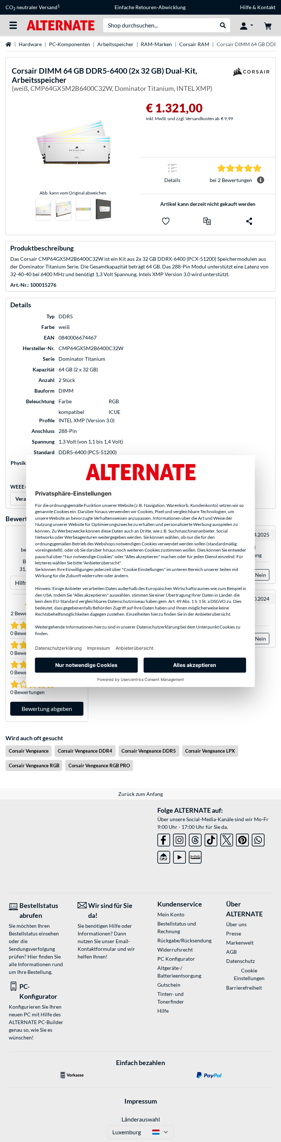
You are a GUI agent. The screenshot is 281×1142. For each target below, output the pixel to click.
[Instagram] (179, 838)
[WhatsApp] (258, 838)
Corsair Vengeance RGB (34, 765)
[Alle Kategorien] (13, 25)
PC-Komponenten (69, 44)
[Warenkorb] (268, 25)
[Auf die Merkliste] (165, 221)
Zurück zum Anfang (140, 794)
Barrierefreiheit (244, 988)
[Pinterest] (242, 838)
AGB (231, 952)
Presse (233, 933)
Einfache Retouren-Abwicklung (150, 7)
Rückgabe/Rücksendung (180, 940)
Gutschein (168, 985)
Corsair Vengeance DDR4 (85, 751)
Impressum (140, 1101)
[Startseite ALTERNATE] (60, 25)
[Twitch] (195, 856)
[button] (207, 221)
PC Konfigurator (176, 959)
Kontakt (266, 7)
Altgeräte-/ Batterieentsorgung (179, 972)
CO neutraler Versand (32, 7)
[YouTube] (179, 856)
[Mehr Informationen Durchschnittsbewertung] (260, 180)
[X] (226, 838)
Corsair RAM (194, 44)
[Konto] (246, 25)
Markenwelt (240, 942)
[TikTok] (211, 838)
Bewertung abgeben (47, 708)
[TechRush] (163, 856)
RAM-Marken (156, 44)
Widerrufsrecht (175, 949)
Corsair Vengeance (29, 751)
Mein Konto (170, 914)
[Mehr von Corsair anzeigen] (251, 80)
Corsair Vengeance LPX (210, 751)
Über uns (236, 924)
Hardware (30, 44)
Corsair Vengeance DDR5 (148, 751)
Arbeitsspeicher (115, 44)
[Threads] (195, 838)
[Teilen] (249, 221)
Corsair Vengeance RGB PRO (99, 765)
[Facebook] (163, 838)
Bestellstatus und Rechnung (176, 927)
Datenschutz (240, 961)
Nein (260, 575)
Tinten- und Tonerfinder (170, 998)
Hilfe (245, 7)
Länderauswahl (140, 1119)
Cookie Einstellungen (249, 974)
